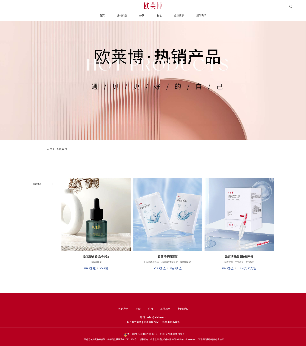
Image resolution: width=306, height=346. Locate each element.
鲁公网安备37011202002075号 (142, 334)
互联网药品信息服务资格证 (211, 339)
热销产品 (122, 15)
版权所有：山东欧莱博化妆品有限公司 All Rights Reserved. (168, 339)
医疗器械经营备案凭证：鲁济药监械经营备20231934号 (110, 339)
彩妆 (159, 15)
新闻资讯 (201, 15)
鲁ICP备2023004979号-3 (172, 334)
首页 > (51, 149)
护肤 (141, 15)
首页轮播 (61, 149)
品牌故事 (179, 15)
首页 (102, 15)
